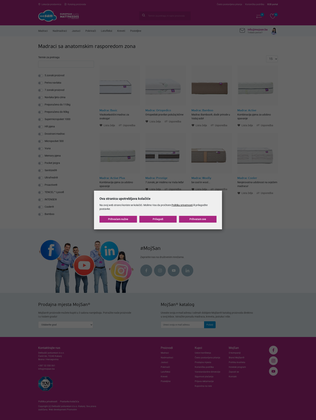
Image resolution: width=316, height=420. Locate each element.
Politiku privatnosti (182, 205)
